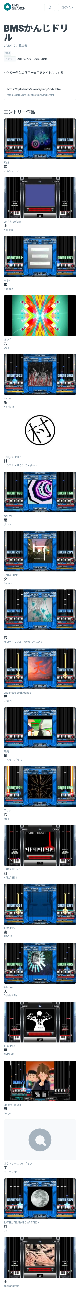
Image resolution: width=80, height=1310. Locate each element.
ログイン (67, 7)
